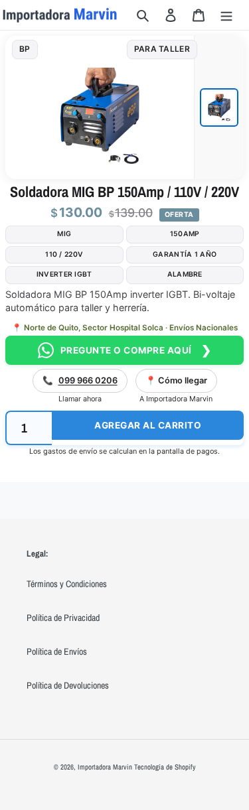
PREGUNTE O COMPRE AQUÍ (136, 350)
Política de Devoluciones (68, 685)
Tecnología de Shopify (165, 767)
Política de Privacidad (63, 618)
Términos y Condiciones (67, 584)
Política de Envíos (57, 651)
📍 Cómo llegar (176, 380)
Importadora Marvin (105, 767)
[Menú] (226, 15)
